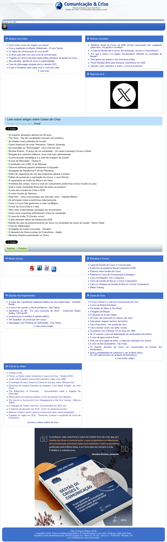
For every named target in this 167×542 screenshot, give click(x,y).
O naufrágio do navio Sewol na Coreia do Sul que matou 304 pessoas (41, 382)
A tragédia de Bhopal (100, 311)
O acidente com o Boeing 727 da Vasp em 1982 (112, 331)
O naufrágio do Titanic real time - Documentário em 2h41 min (37, 406)
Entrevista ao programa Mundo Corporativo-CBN (113, 268)
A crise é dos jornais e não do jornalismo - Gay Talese (34, 307)
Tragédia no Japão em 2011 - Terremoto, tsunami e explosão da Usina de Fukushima (45, 416)
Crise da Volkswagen (19, 226)
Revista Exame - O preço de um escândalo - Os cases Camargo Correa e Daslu (49, 151)
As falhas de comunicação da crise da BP (28, 51)
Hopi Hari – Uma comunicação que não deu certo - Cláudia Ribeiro (42, 196)
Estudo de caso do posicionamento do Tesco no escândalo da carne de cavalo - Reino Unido (56, 222)
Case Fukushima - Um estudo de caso (108, 324)
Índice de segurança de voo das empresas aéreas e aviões (39, 174)
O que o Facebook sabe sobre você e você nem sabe (34, 67)
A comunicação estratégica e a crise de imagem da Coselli (38, 157)
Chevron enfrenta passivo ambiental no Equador (33, 167)
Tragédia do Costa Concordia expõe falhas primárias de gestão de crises (43, 58)
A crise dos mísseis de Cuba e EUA (26, 190)
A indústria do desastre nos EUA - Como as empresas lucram (38, 409)
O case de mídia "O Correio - (23, 216)
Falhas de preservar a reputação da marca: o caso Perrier (38, 177)
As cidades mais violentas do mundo (27, 141)
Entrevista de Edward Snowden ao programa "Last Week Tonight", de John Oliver (45, 386)
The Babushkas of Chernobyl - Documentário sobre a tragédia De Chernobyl (45, 392)
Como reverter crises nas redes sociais (108, 328)
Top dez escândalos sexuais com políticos (42, 138)
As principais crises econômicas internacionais (32, 200)
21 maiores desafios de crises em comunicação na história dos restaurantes (126, 348)
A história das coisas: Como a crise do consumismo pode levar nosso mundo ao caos (52, 183)
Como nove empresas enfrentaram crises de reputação (37, 213)
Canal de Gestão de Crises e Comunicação (110, 265)
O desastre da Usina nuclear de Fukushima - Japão (35, 232)
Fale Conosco (77, 531)
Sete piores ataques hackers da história (109, 321)
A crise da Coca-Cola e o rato (23, 206)
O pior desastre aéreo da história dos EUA (30, 219)
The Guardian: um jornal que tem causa (27, 319)
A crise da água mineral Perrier (104, 337)
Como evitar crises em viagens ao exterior (29, 45)
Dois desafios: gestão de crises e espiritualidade (31, 61)
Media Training (97, 287)
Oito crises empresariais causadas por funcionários (34, 209)
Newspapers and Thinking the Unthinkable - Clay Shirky (35, 323)
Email (37, 123)
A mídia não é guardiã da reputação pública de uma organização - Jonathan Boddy (45, 303)
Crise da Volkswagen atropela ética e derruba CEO (32, 64)
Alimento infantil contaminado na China (28, 235)
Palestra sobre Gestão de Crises (105, 271)
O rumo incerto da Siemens (22, 193)
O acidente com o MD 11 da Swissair (27, 164)
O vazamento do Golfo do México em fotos (30, 180)
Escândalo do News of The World (105, 308)
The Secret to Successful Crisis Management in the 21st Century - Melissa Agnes (45, 401)
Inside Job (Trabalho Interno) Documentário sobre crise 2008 (37, 379)
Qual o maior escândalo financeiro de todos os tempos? (37, 187)
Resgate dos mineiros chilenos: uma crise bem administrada (39, 154)
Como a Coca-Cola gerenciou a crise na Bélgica (33, 203)
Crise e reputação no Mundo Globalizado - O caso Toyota (36, 48)
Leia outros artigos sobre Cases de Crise (34, 119)
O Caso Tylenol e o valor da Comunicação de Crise (114, 302)
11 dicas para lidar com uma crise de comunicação (33, 54)
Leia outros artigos (44, 326)
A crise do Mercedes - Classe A (24, 161)
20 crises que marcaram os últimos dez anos (111, 318)
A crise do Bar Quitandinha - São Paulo (108, 344)
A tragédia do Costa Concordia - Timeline (29, 229)
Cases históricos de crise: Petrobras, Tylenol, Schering (36, 144)
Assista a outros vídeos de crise (43, 422)
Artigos (87, 531)
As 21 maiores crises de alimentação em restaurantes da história (121, 334)
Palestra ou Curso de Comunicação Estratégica (112, 274)
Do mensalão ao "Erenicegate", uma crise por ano (34, 147)
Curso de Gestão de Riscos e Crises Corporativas (113, 281)
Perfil (94, 531)
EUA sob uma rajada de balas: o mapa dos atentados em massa (120, 340)
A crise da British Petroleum (103, 305)
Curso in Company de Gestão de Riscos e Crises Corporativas (119, 284)
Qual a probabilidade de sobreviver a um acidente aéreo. (116, 352)
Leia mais (44, 71)
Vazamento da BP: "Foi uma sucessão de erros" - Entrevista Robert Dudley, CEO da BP (45, 312)
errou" (41, 216)
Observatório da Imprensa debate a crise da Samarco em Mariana (40, 397)
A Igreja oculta (15, 373)
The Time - (14, 138)
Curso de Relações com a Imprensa (107, 278)
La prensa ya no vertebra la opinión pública (29, 316)
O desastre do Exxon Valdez (103, 315)
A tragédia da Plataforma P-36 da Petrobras (31, 170)
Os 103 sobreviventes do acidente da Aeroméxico (113, 355)
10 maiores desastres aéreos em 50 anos (30, 135)
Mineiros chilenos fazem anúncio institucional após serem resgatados (41, 412)
